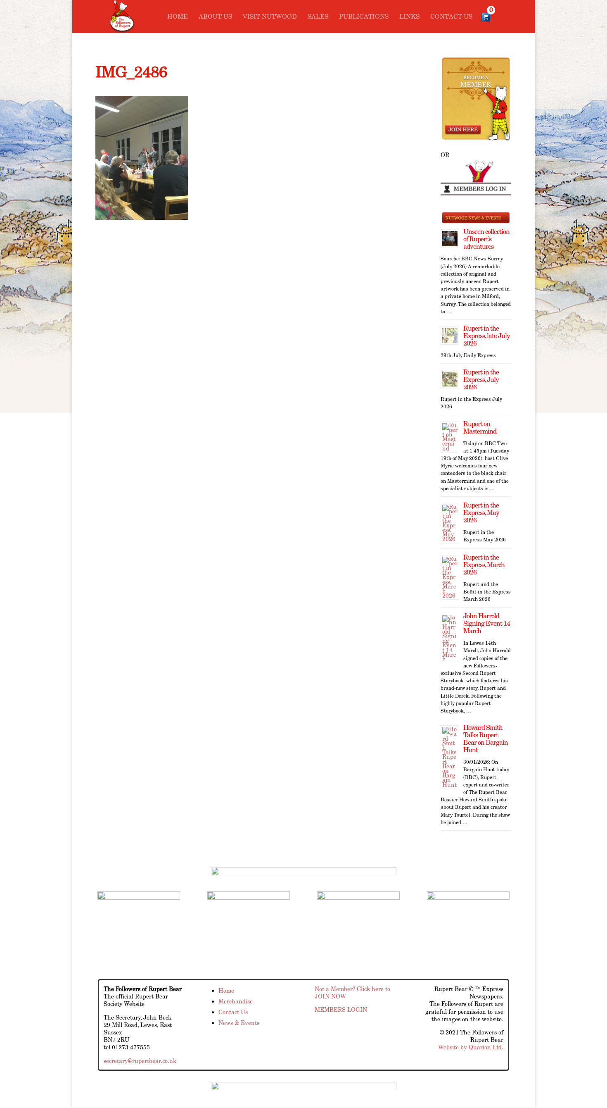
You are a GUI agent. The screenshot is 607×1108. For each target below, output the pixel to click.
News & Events (238, 1023)
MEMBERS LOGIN (341, 1009)
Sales (318, 17)
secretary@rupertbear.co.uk (140, 1061)
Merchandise (235, 1001)
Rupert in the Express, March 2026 (484, 564)
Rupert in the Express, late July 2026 (486, 335)
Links (409, 17)
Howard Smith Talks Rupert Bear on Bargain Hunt (485, 739)
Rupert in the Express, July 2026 (481, 379)
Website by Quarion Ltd (470, 1047)
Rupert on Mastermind (479, 427)
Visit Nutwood (270, 17)
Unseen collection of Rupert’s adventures (486, 239)
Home (177, 17)
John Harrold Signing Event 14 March (486, 623)
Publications (364, 17)
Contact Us (451, 17)
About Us (215, 17)
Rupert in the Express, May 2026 (481, 512)
